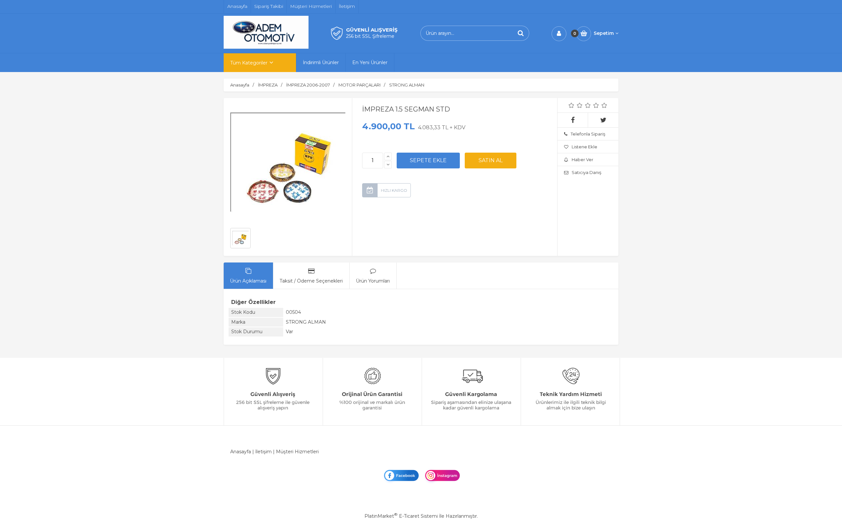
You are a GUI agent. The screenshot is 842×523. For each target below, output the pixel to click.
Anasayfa (240, 452)
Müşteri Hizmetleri (297, 452)
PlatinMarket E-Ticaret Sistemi (401, 516)
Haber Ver (582, 159)
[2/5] (575, 105)
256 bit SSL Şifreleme (370, 36)
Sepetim (604, 33)
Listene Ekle (584, 146)
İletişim (263, 452)
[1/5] (571, 105)
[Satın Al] (490, 160)
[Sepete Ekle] (428, 160)
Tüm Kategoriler (248, 63)
